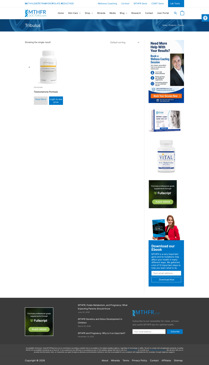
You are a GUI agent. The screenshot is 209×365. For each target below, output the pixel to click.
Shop (87, 13)
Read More (40, 99)
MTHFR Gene (140, 3)
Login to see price (56, 100)
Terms (126, 360)
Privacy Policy (139, 360)
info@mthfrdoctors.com (157, 350)
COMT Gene (157, 3)
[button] (175, 13)
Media (112, 13)
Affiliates (166, 360)
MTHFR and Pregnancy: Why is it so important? (101, 333)
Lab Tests (175, 3)
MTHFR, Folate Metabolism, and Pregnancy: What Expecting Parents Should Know (102, 307)
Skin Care (73, 13)
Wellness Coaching (107, 3)
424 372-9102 (132, 350)
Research (136, 13)
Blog (122, 13)
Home (61, 13)
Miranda (101, 13)
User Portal (163, 13)
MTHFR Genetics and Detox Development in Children (100, 321)
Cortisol (125, 3)
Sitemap (178, 360)
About (105, 360)
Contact (149, 13)
